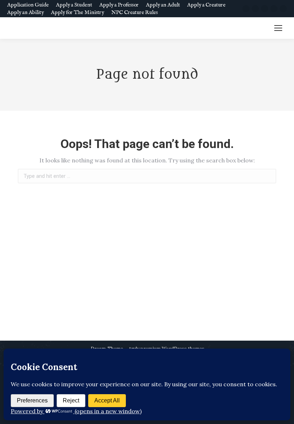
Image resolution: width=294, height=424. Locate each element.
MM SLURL (254, 28)
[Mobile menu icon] (278, 28)
